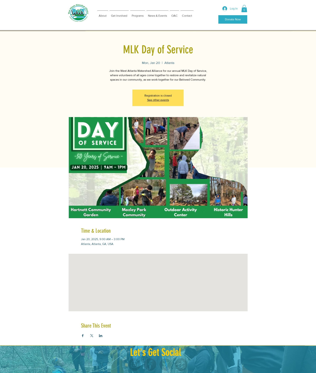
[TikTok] (170, 364)
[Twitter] (162, 364)
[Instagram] (145, 364)
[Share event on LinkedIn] (100, 335)
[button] (244, 8)
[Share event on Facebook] (82, 335)
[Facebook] (153, 364)
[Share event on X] (91, 335)
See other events (158, 99)
